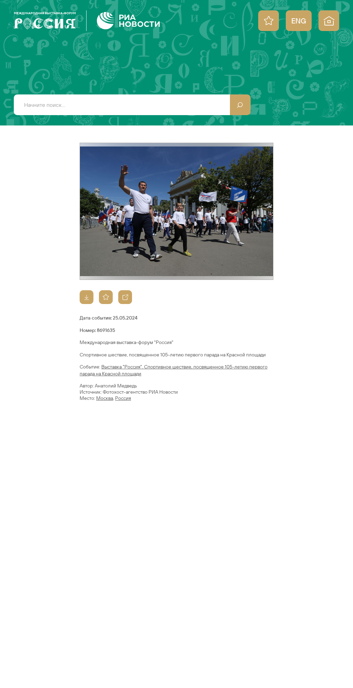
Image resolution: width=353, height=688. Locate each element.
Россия (123, 398)
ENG (298, 20)
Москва (104, 398)
